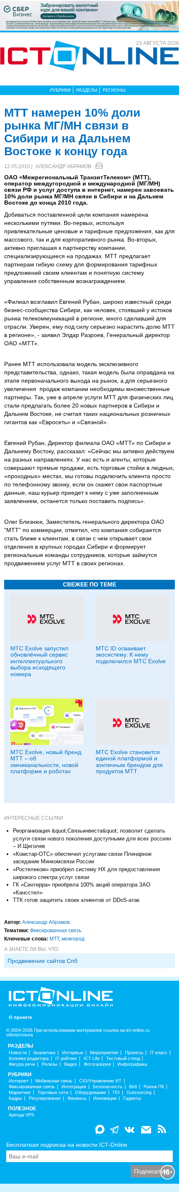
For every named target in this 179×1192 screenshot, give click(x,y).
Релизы (49, 1064)
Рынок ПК (154, 1087)
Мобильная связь (53, 1081)
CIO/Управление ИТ (100, 1081)
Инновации (105, 1098)
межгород (73, 939)
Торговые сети (52, 1092)
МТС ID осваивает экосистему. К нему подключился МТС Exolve (131, 654)
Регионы (114, 90)
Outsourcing (139, 1092)
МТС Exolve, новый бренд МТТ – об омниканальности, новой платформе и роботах (45, 761)
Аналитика (44, 1052)
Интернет (19, 1081)
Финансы (77, 1098)
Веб (133, 1087)
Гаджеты (132, 1098)
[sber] (89, 15)
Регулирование (45, 1098)
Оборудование (90, 1092)
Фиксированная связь (55, 930)
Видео (70, 1064)
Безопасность (107, 1087)
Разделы (86, 90)
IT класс (158, 1052)
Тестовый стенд (123, 1058)
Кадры (15, 1098)
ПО (116, 1092)
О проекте (20, 1017)
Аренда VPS (21, 1115)
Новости (18, 1052)
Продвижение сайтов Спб (42, 961)
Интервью (72, 1052)
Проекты (134, 1052)
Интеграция (74, 1087)
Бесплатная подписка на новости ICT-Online (66, 1145)
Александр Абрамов (63, 166)
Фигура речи (22, 1064)
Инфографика (132, 1064)
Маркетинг (20, 1092)
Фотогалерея (97, 1064)
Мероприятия (104, 1052)
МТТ (54, 939)
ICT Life (91, 1058)
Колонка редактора (29, 1058)
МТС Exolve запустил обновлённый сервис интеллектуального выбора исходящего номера (39, 661)
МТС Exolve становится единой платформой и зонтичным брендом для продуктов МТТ (129, 761)
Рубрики (60, 90)
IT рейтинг (66, 1058)
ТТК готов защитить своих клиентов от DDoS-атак (76, 900)
